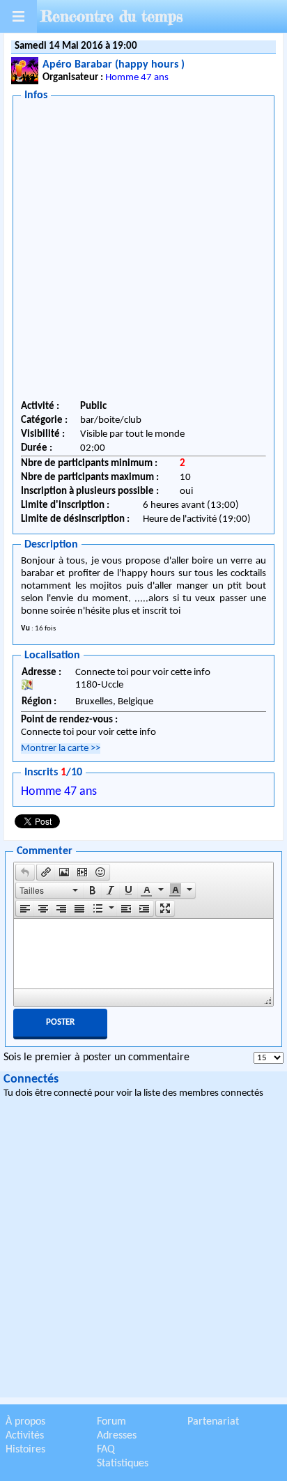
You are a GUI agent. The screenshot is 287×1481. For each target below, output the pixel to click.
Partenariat (213, 1421)
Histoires (25, 1449)
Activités (25, 1435)
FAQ (106, 1449)
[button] (25, 872)
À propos (25, 1421)
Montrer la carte (60, 748)
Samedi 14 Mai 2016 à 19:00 (76, 46)
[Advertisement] (143, 252)
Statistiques (122, 1463)
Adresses (117, 1435)
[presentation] (25, 872)
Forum (111, 1421)
